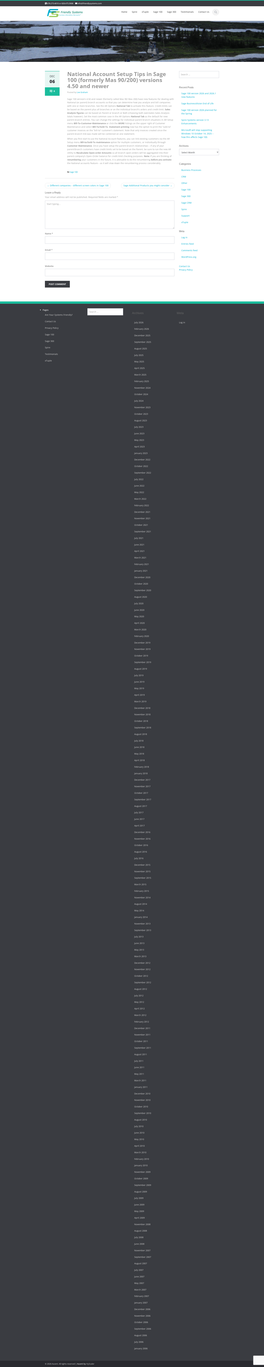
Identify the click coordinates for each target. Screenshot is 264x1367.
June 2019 (139, 681)
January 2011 (141, 1087)
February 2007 (141, 1296)
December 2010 (142, 1093)
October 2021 (141, 525)
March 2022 (140, 499)
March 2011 (140, 1080)
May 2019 (139, 688)
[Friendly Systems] (65, 12)
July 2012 (138, 995)
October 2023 (141, 413)
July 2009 (138, 1198)
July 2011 (138, 1060)
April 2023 (139, 446)
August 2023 (140, 420)
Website (49, 266)
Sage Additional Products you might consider (147, 185)
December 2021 (142, 511)
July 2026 (138, 322)
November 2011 (142, 1034)
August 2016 (140, 851)
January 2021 (141, 570)
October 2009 (141, 1178)
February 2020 (141, 636)
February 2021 (141, 564)
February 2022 (141, 505)
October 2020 (141, 583)
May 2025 (139, 361)
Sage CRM (186, 202)
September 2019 (142, 662)
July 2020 (138, 603)
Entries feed (187, 243)
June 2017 (139, 819)
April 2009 (139, 1217)
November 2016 (142, 838)
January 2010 (141, 1165)
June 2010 (139, 1132)
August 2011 (140, 1054)
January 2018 (141, 773)
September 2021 (142, 531)
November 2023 (142, 407)
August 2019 (140, 668)
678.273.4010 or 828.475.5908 (60, 3)
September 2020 (142, 590)
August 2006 (140, 1335)
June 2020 (139, 610)
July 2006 (138, 1341)
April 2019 (139, 694)
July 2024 (138, 400)
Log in (184, 237)
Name (49, 233)
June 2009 (139, 1204)
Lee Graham (82, 92)
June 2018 (139, 747)
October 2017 (141, 792)
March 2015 (140, 884)
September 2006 (142, 1328)
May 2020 (139, 616)
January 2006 (141, 1348)
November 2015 (142, 871)
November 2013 (142, 923)
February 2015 (141, 890)
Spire (134, 11)
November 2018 (142, 714)
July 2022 (138, 479)
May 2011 (139, 1074)
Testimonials (187, 11)
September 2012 (142, 982)
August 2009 (140, 1191)
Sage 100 (157, 11)
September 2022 (142, 472)
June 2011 (139, 1067)
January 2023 (141, 453)
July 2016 (138, 858)
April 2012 (139, 1008)
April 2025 (139, 368)
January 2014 (141, 917)
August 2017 (140, 806)
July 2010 (138, 1126)
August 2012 (140, 989)
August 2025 (140, 348)
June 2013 (139, 943)
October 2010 (141, 1106)
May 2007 (139, 1283)
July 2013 (138, 936)
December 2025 (142, 335)
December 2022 (142, 459)
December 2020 (142, 577)
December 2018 (142, 708)
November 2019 (142, 649)
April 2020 (139, 623)
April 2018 (139, 760)
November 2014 (142, 897)
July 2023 (138, 427)
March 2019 (140, 701)
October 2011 (141, 1041)
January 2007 (141, 1302)
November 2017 (142, 786)
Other (184, 183)
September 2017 (142, 799)
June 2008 (139, 1243)
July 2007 (138, 1270)
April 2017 (139, 825)
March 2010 (140, 1152)
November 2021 (142, 518)
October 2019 (141, 655)
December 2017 (142, 779)
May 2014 (139, 910)
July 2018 (138, 740)
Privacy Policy (186, 269)
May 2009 (139, 1211)
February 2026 (141, 329)
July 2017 (138, 812)
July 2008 (138, 1237)
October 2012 (141, 976)
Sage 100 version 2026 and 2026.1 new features (198, 95)
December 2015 (142, 864)
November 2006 (142, 1315)
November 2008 (142, 1224)
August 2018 (140, 734)
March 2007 (140, 1289)
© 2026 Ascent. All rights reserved (60, 1363)
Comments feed (189, 250)
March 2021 (140, 557)
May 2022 (139, 492)
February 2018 (141, 766)
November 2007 (142, 1250)
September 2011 (142, 1047)
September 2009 (142, 1185)
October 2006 (141, 1322)
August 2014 (140, 904)
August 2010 (140, 1119)
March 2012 (140, 1015)
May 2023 (139, 440)
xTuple (145, 11)
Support (185, 215)
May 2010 (139, 1139)
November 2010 (142, 1100)
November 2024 (142, 387)
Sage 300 (171, 11)
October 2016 (141, 845)
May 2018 (139, 753)
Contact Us (203, 11)
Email (49, 249)
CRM (183, 176)
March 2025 (140, 374)
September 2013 (142, 930)
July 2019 (138, 675)
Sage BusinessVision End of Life (197, 103)
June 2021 (139, 544)
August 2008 (140, 1230)
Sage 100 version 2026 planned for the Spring (199, 112)
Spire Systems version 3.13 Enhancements (195, 121)
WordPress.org (188, 256)
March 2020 (140, 629)
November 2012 (142, 969)
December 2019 (142, 642)
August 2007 (140, 1263)
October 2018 (141, 721)
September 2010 (142, 1113)
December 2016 (142, 832)
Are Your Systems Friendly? (59, 314)
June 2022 (139, 485)
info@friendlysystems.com (90, 3)
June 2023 (139, 433)
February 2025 (141, 381)
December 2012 (142, 962)
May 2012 (139, 1002)
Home (124, 11)
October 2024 (141, 394)
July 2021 (138, 538)
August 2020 (140, 596)
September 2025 (142, 342)
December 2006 (142, 1309)
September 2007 (142, 1257)
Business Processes (191, 170)
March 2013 (140, 956)
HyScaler (90, 1363)
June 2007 (139, 1276)
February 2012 (141, 1021)
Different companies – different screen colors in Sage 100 (77, 185)
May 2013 (139, 949)
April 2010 (139, 1145)
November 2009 (142, 1172)
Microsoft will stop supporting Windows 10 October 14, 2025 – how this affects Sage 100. (197, 134)
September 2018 (142, 727)
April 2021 (139, 551)
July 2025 (138, 355)
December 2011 (142, 1028)
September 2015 (142, 878)
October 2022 (141, 466)
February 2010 (141, 1158)
